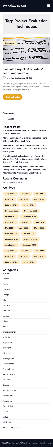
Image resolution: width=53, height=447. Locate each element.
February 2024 (11, 262)
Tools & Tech (8, 406)
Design (6, 294)
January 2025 (28, 234)
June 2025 (40, 222)
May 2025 (9, 228)
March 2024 (39, 256)
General (6, 310)
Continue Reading (13, 97)
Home (5, 326)
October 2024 (10, 245)
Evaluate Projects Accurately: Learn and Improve (23, 71)
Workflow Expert (14, 6)
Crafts (5, 284)
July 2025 (25, 222)
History (6, 321)
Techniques (8, 395)
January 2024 (28, 262)
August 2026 (10, 194)
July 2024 (25, 251)
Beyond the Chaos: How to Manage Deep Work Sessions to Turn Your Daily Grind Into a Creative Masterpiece (25, 148)
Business (7, 273)
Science (6, 385)
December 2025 (11, 211)
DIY (4, 300)
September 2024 (29, 245)
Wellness (7, 422)
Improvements (9, 331)
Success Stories (9, 390)
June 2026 (40, 194)
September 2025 (29, 216)
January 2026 (28, 205)
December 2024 (11, 239)
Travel (5, 411)
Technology (8, 401)
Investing (7, 347)
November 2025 (30, 211)
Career (6, 278)
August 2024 (10, 251)
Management (9, 358)
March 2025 (39, 228)
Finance (6, 305)
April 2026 (23, 199)
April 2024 (23, 256)
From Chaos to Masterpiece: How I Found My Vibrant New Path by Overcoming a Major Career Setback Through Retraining (25, 159)
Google (11, 118)
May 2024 (9, 256)
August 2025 (10, 222)
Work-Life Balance (11, 427)
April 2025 (23, 228)
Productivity (8, 369)
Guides (6, 316)
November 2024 (30, 239)
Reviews (6, 379)
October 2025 (10, 216)
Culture (6, 289)
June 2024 (40, 251)
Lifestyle (6, 353)
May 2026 (9, 199)
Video (5, 417)
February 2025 (11, 234)
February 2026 (11, 205)
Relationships (9, 374)
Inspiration (7, 342)
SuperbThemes (46, 443)
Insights (6, 337)
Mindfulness (8, 363)
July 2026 (25, 194)
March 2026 (39, 199)
